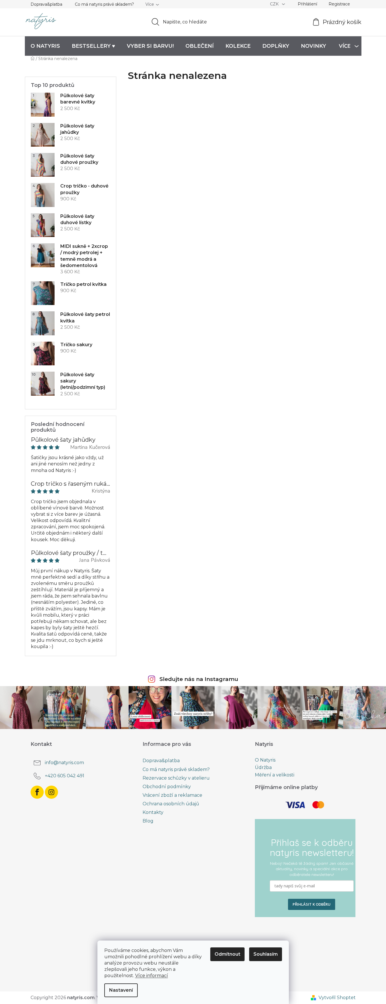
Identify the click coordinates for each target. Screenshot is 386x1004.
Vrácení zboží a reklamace (172, 795)
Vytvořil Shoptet (337, 997)
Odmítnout (227, 954)
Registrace (339, 4)
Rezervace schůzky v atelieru (176, 778)
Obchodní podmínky (167, 786)
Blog (148, 821)
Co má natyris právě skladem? (104, 4)
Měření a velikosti (274, 775)
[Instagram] (51, 792)
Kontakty (153, 812)
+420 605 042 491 (64, 776)
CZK (275, 4)
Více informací (151, 975)
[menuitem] (45, 46)
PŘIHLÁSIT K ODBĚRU (312, 904)
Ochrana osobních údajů (171, 803)
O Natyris (265, 760)
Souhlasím (265, 954)
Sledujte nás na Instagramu (198, 679)
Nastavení (121, 990)
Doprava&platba (46, 4)
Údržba (263, 767)
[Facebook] (37, 792)
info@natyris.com (64, 763)
